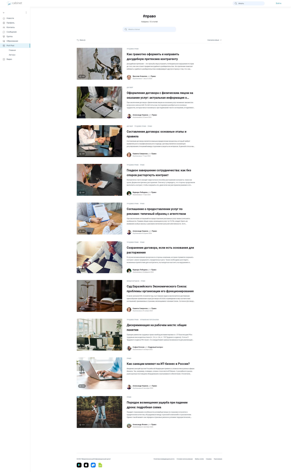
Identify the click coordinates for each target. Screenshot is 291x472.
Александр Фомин (140, 425)
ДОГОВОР (130, 87)
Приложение (218, 459)
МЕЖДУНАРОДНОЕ (133, 281)
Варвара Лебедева (140, 192)
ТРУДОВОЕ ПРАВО (133, 49)
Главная (12, 50)
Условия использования (185, 459)
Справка (209, 459)
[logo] (14, 3)
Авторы (12, 55)
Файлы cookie (199, 459)
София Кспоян (138, 347)
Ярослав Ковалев (140, 76)
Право (153, 76)
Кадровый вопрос (155, 347)
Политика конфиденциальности (164, 459)
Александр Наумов (140, 115)
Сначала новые (213, 40)
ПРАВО (150, 126)
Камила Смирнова (140, 154)
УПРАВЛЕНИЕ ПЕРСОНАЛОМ (149, 320)
